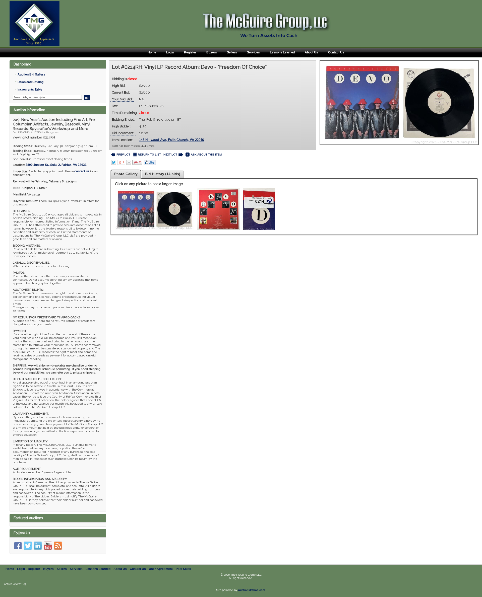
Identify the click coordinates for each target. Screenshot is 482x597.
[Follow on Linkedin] (38, 546)
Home (152, 52)
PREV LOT (123, 154)
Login (170, 52)
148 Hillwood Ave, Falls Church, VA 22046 (171, 140)
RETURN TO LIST (149, 154)
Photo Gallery (126, 174)
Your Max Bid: (122, 99)
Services (253, 52)
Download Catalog (30, 82)
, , (56, 165)
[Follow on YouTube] (48, 546)
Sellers (232, 52)
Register (190, 52)
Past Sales (183, 569)
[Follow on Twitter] (28, 546)
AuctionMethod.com (251, 589)
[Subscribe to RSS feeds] (58, 546)
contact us (81, 171)
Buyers (211, 52)
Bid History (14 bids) (162, 174)
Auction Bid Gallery (31, 74)
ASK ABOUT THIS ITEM (206, 154)
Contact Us (336, 52)
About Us (311, 52)
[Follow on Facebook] (18, 546)
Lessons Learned (282, 52)
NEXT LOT (170, 154)
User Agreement (161, 569)
